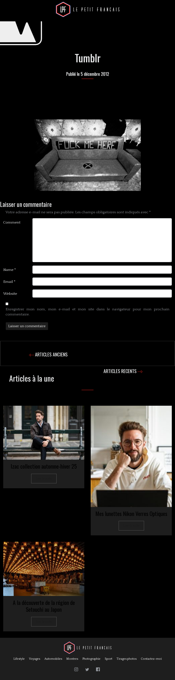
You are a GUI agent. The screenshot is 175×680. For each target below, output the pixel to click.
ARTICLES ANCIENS (51, 354)
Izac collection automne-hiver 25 (44, 466)
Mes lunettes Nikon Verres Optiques (131, 513)
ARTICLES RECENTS (120, 371)
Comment (11, 222)
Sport (108, 659)
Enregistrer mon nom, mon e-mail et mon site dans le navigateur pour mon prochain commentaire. (87, 312)
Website (10, 294)
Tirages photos (127, 659)
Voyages (34, 659)
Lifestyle (19, 659)
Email (9, 282)
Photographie (91, 659)
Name (9, 270)
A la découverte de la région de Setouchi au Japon (44, 606)
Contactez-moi (151, 659)
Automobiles (53, 659)
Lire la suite (44, 478)
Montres (72, 659)
